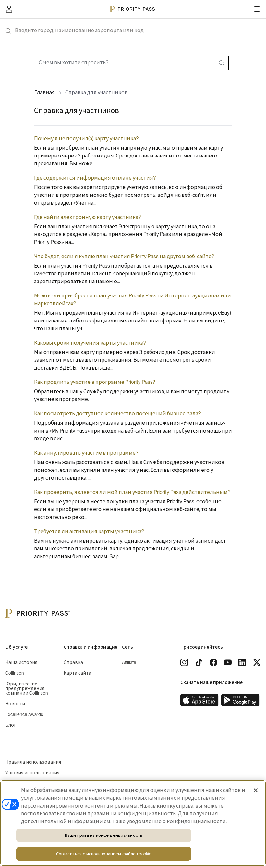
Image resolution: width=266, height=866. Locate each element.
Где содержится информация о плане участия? (95, 178)
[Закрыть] (255, 790)
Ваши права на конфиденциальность (103, 835)
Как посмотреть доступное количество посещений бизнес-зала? (117, 413)
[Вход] (9, 9)
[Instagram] (184, 662)
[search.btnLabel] (222, 63)
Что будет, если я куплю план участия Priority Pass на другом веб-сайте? (124, 256)
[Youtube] (228, 662)
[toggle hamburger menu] (257, 9)
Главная (44, 92)
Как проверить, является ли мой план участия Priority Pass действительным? (132, 492)
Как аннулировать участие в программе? (86, 453)
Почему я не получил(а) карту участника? (86, 138)
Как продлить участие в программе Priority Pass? (94, 382)
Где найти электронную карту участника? (87, 217)
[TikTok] (199, 662)
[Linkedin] (242, 662)
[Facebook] (213, 662)
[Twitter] (257, 662)
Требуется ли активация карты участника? (89, 531)
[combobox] (131, 63)
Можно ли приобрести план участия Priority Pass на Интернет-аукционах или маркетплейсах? (132, 299)
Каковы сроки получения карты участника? (90, 342)
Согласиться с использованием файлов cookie (103, 854)
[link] (199, 700)
